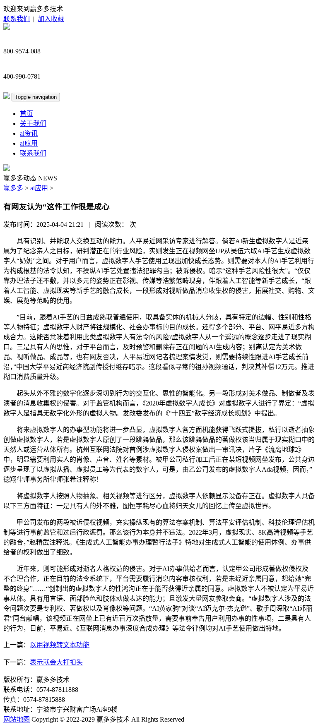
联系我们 (16, 18)
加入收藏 (51, 18)
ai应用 (29, 143)
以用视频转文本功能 (59, 644)
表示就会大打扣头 (56, 662)
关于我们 (33, 123)
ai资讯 (29, 133)
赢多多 (13, 188)
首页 (26, 113)
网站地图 (16, 719)
